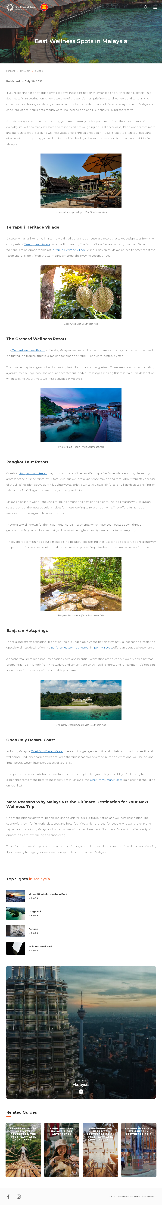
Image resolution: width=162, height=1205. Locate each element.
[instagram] (19, 1197)
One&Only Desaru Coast (47, 751)
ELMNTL (152, 1196)
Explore (11, 71)
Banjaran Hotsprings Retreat (70, 647)
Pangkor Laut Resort (33, 473)
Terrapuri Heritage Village (69, 250)
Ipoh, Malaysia (102, 647)
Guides (39, 71)
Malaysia (25, 71)
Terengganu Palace (37, 244)
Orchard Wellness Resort (28, 350)
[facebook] (8, 1197)
